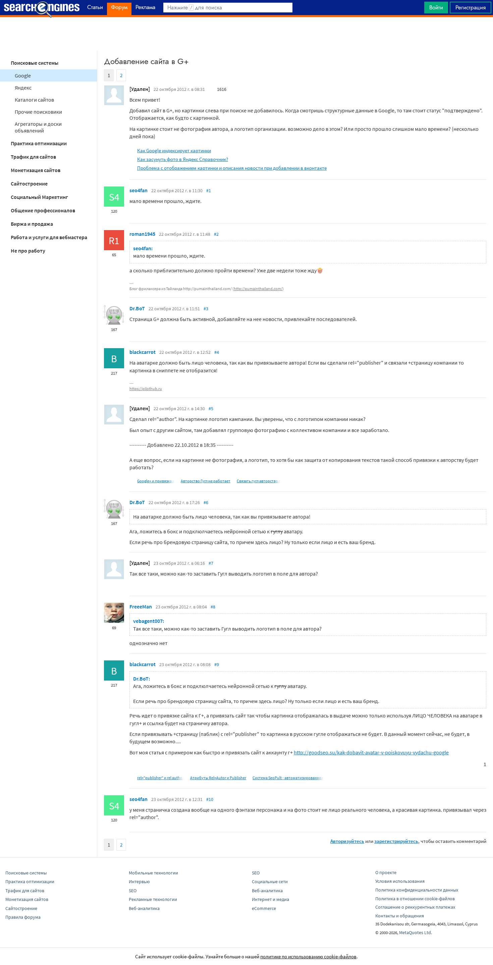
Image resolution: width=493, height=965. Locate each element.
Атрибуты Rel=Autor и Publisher (218, 777)
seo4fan (138, 190)
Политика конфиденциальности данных (416, 890)
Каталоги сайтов (34, 99)
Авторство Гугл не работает (205, 480)
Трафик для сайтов (33, 156)
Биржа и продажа (32, 223)
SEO (132, 891)
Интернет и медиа (270, 899)
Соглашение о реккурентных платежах (415, 907)
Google (23, 75)
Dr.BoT (137, 308)
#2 (216, 234)
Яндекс (23, 87)
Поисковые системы (34, 62)
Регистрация (470, 7)
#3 (206, 309)
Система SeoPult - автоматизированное (288, 777)
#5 (211, 409)
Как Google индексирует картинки (174, 150)
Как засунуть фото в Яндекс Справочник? (182, 159)
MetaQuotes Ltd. (415, 932)
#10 (209, 799)
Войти (436, 7)
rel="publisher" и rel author (160, 777)
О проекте (385, 872)
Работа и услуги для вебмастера (49, 237)
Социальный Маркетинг (39, 197)
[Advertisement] (246, 34)
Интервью (139, 881)
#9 (216, 664)
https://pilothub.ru (145, 388)
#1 (208, 190)
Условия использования (400, 881)
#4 (216, 352)
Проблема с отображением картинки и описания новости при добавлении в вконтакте (232, 168)
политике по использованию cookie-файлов (308, 956)
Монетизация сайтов (35, 170)
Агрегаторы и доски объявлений (38, 127)
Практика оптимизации (39, 143)
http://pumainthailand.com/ (258, 288)
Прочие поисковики (38, 111)
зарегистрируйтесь (396, 841)
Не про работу (28, 250)
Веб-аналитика (144, 908)
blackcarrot (142, 352)
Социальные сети (270, 881)
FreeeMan (140, 606)
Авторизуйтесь (347, 841)
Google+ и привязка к (155, 480)
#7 (211, 563)
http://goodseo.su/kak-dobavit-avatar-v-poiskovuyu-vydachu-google (371, 752)
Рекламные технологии (153, 899)
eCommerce (264, 908)
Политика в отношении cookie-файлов (415, 899)
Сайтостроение (29, 183)
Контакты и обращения (399, 916)
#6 (206, 502)
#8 (213, 607)
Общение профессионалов (43, 210)
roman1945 (142, 233)
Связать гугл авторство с (258, 480)
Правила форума (23, 917)
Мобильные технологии (153, 873)
